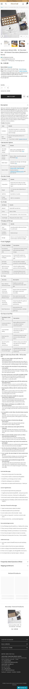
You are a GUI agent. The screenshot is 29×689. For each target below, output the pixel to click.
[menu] (2, 4)
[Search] (6, 4)
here (23, 151)
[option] (14, 24)
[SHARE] (27, 96)
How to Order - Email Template (17, 168)
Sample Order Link (23, 139)
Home (2, 7)
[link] (8, 596)
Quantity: (3, 85)
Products (6, 7)
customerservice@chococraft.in (17, 171)
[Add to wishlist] (24, 96)
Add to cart (11, 96)
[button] (24, 36)
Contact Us (22, 687)
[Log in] (23, 4)
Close (27, 1)
